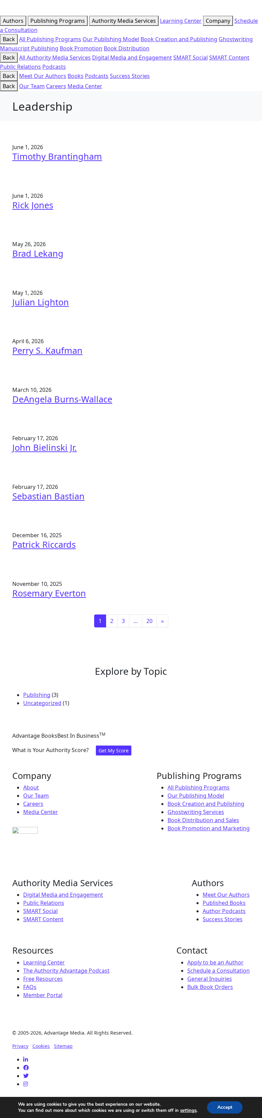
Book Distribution (126, 48)
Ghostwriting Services (196, 812)
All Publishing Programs (50, 39)
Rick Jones (32, 205)
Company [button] (218, 21)
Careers (56, 86)
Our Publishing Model (111, 39)
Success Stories (130, 76)
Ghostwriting (236, 39)
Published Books (224, 903)
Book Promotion (81, 48)
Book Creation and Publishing (179, 39)
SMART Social (190, 57)
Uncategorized (42, 703)
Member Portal (42, 995)
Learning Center (181, 21)
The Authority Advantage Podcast (66, 970)
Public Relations (20, 66)
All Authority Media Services (55, 57)
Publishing (36, 695)
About (31, 787)
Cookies (41, 1046)
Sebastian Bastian (48, 496)
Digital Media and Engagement (132, 57)
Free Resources (43, 979)
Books (76, 76)
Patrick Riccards (44, 544)
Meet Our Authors (42, 76)
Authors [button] (13, 21)
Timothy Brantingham (57, 156)
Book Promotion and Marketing (209, 828)
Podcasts (54, 66)
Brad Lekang (37, 253)
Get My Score (114, 750)
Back (9, 39)
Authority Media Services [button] (124, 21)
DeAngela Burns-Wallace (62, 399)
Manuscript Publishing (29, 48)
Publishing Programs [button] (57, 21)
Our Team (32, 86)
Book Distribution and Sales (203, 820)
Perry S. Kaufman (47, 350)
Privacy (20, 1046)
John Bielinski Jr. (44, 447)
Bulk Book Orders (210, 987)
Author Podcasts (224, 911)
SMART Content (229, 57)
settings (188, 1110)
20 (149, 621)
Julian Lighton (40, 302)
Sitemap (63, 1046)
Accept (224, 1107)
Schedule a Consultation (218, 970)
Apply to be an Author (215, 962)
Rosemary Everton (49, 593)
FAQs (30, 987)
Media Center (85, 86)
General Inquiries (209, 979)
